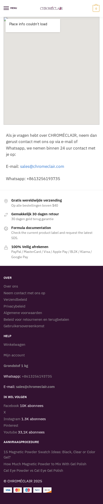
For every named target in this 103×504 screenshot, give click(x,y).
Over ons (11, 286)
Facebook (11, 405)
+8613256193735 (37, 376)
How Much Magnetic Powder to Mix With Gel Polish (45, 464)
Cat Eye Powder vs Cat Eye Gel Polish (33, 470)
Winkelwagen (14, 344)
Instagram (12, 419)
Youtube (10, 432)
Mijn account (14, 355)
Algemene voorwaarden (23, 312)
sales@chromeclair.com (42, 166)
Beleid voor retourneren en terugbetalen (36, 319)
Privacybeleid (14, 306)
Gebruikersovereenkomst (24, 326)
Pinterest (11, 425)
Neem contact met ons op (24, 293)
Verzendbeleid (15, 299)
